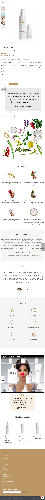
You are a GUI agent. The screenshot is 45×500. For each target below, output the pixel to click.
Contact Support (7, 470)
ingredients (38, 255)
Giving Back (6, 456)
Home (34, 498)
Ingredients (6, 455)
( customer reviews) (10, 50)
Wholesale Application (8, 476)
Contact (37, 498)
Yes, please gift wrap (9, 80)
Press (5, 478)
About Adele (6, 458)
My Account (6, 464)
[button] (41, 9)
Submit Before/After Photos (8, 481)
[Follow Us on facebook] (7, 485)
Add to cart (13, 84)
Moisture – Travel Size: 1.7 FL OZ (22, 438)
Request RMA (6, 469)
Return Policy (6, 467)
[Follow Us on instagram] (3, 485)
